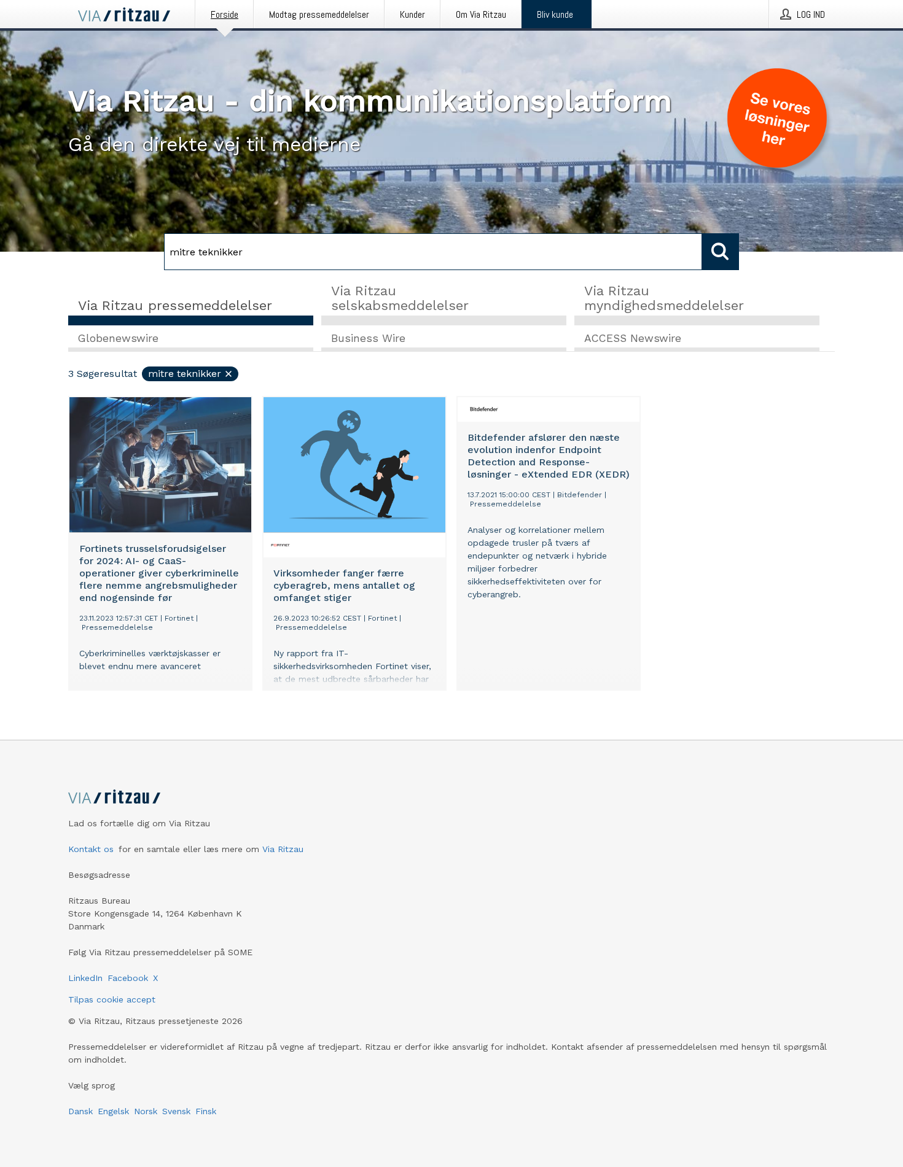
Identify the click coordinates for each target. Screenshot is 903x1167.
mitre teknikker (184, 373)
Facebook (128, 978)
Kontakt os (91, 849)
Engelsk (113, 1111)
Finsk (205, 1111)
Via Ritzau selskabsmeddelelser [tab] (400, 298)
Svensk (176, 1111)
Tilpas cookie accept (111, 999)
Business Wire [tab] (368, 338)
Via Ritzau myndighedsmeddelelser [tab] (664, 298)
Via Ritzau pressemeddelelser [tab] (175, 305)
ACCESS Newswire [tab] (632, 338)
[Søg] (720, 251)
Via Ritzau (282, 849)
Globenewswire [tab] (118, 338)
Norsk (145, 1111)
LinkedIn (85, 978)
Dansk (80, 1111)
